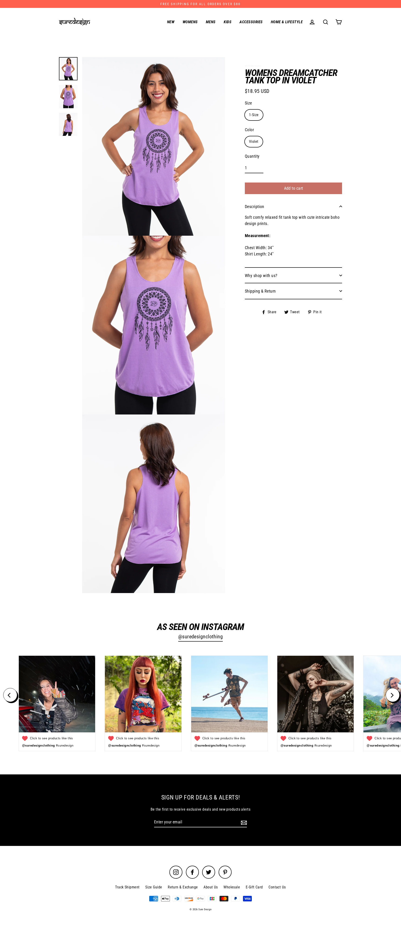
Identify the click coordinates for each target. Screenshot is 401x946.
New (170, 22)
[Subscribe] (243, 822)
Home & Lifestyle (287, 22)
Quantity (252, 156)
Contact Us (277, 887)
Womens (190, 22)
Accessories (250, 22)
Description (254, 206)
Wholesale (231, 887)
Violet (254, 141)
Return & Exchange (183, 887)
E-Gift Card (254, 887)
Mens (211, 22)
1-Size (254, 114)
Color (249, 129)
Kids (227, 22)
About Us (211, 887)
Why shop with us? (261, 275)
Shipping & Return (260, 290)
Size (248, 102)
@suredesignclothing (200, 636)
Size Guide (153, 887)
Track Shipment (127, 887)
